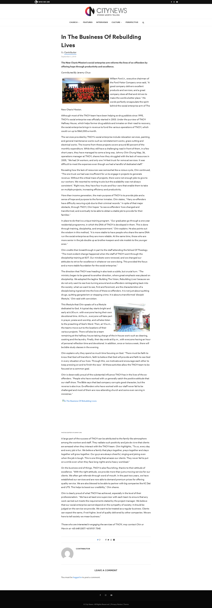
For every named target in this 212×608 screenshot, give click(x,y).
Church (73, 22)
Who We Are (44, 2)
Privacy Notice (116, 604)
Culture (116, 22)
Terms (126, 604)
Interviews (102, 22)
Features (88, 22)
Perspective (132, 22)
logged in (77, 577)
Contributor (70, 52)
